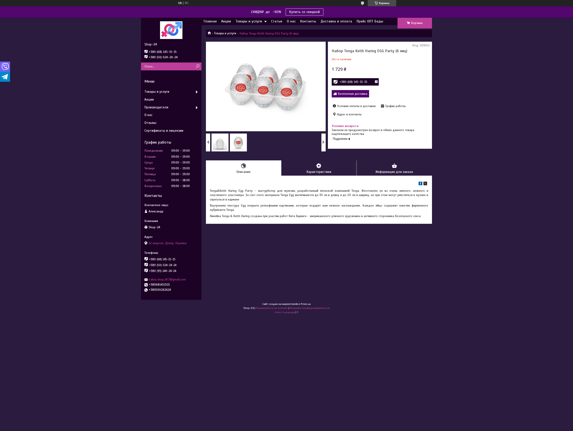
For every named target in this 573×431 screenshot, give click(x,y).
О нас (291, 21)
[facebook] (420, 184)
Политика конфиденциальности (310, 308)
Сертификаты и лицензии (163, 131)
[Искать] (197, 66)
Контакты (308, 21)
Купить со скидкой (304, 12)
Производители (156, 107)
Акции (226, 21)
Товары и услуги (248, 21)
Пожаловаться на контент (272, 308)
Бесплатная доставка (352, 94)
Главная (210, 21)
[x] (425, 184)
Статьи (276, 21)
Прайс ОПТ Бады (370, 21)
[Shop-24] (171, 30)
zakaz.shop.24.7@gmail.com (167, 279)
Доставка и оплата (336, 21)
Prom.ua (306, 304)
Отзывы (150, 123)
